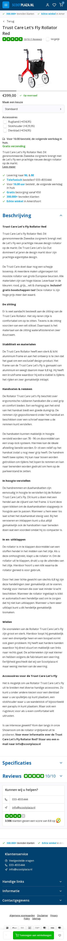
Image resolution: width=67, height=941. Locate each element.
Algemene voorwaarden (22, 915)
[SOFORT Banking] (37, 927)
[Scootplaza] (23, 5)
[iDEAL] (7, 927)
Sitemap (36, 918)
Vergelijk (55, 39)
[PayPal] (14, 927)
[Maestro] (59, 927)
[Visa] (52, 927)
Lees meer (9, 167)
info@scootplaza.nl (23, 807)
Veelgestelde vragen (21, 860)
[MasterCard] (44, 927)
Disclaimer (42, 915)
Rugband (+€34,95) (19, 121)
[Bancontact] (29, 927)
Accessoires (9, 117)
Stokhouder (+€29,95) (21, 126)
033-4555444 (20, 799)
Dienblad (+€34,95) (19, 130)
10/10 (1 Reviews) (33, 39)
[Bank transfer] (22, 927)
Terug (10, 21)
